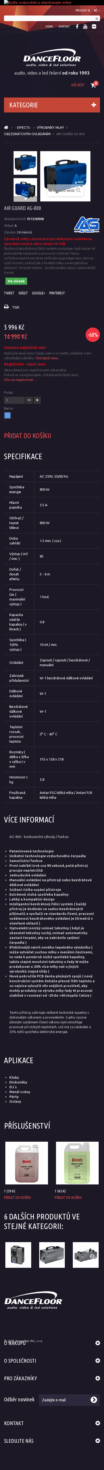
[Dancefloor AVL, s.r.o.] (52, 57)
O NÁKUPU (15, 1343)
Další (25, 199)
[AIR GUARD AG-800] (25, 163)
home (49, 26)
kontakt (64, 26)
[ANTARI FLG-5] (77, 1163)
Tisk (15, 307)
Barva (9, 408)
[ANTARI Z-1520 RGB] (18, 1255)
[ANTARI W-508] (52, 1255)
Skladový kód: (15, 219)
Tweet (9, 293)
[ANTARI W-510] (85, 1255)
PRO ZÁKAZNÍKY (20, 1378)
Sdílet (23, 293)
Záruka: (10, 232)
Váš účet (78, 85)
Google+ (38, 293)
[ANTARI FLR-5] (26, 1163)
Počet (8, 392)
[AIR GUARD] (86, 224)
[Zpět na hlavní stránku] (6, 127)
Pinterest (57, 293)
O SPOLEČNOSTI (20, 1361)
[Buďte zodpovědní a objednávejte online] (52, 2)
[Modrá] (7, 415)
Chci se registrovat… (20, 379)
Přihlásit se (82, 10)
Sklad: (9, 225)
